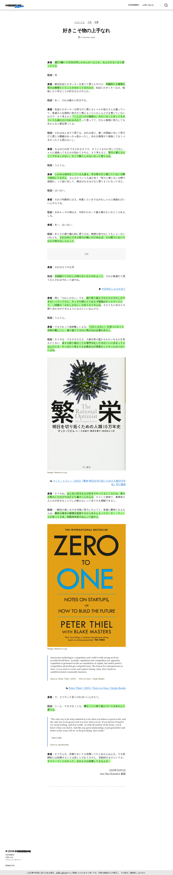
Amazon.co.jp (60, 472)
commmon (13, 5)
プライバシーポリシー (13, 860)
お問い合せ (9, 857)
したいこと (79, 22)
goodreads (63, 745)
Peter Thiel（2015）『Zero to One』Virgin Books (81, 679)
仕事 (96, 22)
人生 (90, 22)
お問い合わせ (148, 5)
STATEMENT (133, 5)
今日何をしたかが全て (113, 288)
